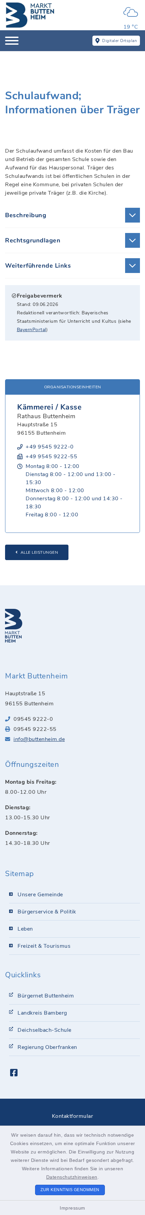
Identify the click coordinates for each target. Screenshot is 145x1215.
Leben (25, 929)
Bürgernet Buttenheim (46, 996)
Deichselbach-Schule (44, 1030)
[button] (72, 215)
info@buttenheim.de (39, 739)
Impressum (72, 1208)
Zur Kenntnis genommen (69, 1189)
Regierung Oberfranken (47, 1047)
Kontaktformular (72, 1116)
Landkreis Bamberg (42, 1013)
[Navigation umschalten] (12, 41)
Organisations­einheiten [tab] (72, 387)
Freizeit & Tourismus (44, 946)
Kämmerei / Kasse (49, 407)
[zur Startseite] (30, 15)
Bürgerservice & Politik (47, 911)
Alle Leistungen (39, 552)
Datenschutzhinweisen (71, 1177)
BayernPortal (31, 329)
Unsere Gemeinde (40, 894)
